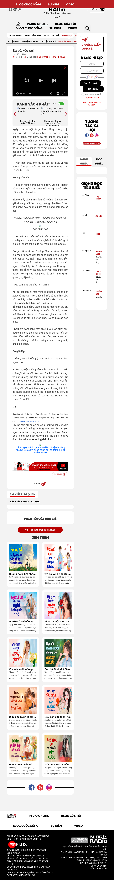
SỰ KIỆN (53, 4)
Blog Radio (15, 35)
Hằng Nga (99, 252)
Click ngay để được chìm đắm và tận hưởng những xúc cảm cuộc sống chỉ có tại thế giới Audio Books (40, 450)
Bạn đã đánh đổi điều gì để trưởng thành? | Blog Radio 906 (58, 669)
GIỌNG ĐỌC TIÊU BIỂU (91, 185)
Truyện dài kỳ (48, 41)
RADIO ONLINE (37, 24)
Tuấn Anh (99, 292)
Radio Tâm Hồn (33, 35)
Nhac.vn (103, 869)
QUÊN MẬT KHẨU (92, 98)
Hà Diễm (98, 197)
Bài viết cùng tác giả (25, 501)
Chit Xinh (98, 272)
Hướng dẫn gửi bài (91, 47)
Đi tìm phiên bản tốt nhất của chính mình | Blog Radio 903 (23, 764)
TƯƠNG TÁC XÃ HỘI (92, 125)
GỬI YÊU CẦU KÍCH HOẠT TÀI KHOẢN (92, 104)
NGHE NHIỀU (84, 161)
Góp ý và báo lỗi (99, 866)
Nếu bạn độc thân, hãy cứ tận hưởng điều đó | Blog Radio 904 (58, 717)
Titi (98, 234)
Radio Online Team (46, 57)
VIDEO (70, 4)
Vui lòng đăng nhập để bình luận (40, 530)
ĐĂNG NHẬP (90, 83)
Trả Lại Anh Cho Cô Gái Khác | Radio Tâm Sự (58, 574)
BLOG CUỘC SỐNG (28, 4)
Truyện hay (13, 41)
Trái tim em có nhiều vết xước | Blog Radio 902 (58, 764)
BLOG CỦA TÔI (65, 24)
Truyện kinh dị (30, 41)
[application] (40, 80)
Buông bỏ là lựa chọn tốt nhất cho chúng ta (23, 574)
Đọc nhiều (99, 161)
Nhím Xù (61, 57)
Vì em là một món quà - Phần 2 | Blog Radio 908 (58, 621)
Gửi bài (95, 8)
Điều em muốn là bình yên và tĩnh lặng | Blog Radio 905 (23, 717)
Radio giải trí (51, 35)
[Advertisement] (57, 801)
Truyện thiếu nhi (67, 41)
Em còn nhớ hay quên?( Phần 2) (28, 122)
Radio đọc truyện (72, 35)
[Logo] (62, 68)
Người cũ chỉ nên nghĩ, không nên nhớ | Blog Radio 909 (23, 621)
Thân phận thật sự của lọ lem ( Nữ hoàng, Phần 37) (52, 123)
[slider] (40, 89)
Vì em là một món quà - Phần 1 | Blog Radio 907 (23, 669)
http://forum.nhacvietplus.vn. (27, 421)
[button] (26, 81)
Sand (99, 216)
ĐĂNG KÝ (93, 88)
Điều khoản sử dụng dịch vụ (93, 863)
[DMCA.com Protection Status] (79, 840)
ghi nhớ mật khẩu (93, 94)
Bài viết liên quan (22, 494)
